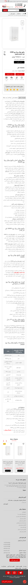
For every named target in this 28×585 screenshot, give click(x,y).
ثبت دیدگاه (5, 97)
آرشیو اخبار (5, 504)
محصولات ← (18, 13)
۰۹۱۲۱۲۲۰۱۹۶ (6, 551)
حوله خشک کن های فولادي (21, 523)
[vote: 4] (17, 89)
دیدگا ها (9, 97)
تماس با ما (24, 568)
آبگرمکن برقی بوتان (23, 531)
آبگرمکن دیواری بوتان (22, 525)
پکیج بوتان (24, 512)
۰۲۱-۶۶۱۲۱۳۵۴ (18, 5)
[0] (6, 2)
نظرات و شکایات (18, 568)
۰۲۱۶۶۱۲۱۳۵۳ (6, 545)
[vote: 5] (21, 89)
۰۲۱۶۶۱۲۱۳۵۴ (7, 546)
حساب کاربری (19, 1)
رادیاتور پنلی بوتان (23, 518)
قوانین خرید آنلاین (10, 566)
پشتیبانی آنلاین (24, 1)
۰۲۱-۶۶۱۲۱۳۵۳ (18, 4)
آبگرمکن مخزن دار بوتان (22, 529)
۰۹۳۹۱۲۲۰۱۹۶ (6, 549)
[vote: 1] (7, 89)
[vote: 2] (11, 89)
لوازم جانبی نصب (23, 527)
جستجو (5, 10)
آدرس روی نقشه (14, 560)
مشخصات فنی (15, 97)
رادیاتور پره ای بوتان (22, 520)
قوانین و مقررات (19, 566)
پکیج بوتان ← (12, 13)
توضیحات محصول (22, 97)
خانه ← (22, 13)
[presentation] (3, 441)
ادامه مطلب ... (23, 502)
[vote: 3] (14, 89)
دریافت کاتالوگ (10, 74)
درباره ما (25, 566)
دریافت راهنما (20, 74)
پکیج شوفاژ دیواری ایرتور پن (21, 516)
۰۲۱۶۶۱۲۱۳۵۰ (7, 543)
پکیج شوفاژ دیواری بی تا (22, 514)
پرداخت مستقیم (13, 1)
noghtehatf (17, 577)
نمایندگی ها (4, 566)
